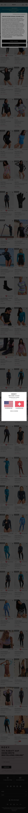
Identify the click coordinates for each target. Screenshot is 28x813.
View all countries (14, 411)
